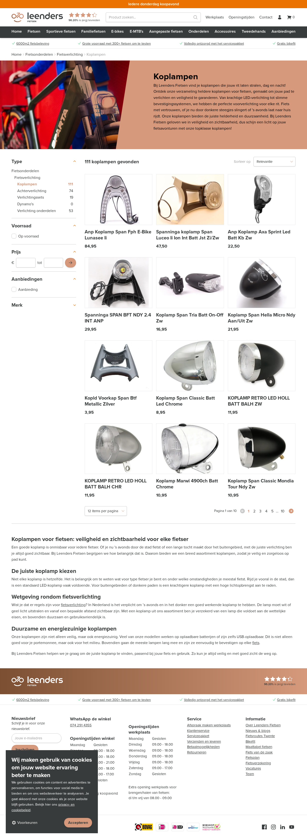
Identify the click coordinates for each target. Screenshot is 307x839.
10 (282, 511)
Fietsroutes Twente (260, 736)
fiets (255, 642)
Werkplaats (215, 17)
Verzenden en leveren (204, 741)
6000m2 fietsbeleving (32, 43)
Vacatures (253, 768)
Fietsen (34, 31)
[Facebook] (264, 827)
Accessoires (225, 31)
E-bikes (117, 31)
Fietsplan (253, 757)
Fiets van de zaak (259, 752)
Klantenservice (198, 730)
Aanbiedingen (283, 31)
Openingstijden (241, 17)
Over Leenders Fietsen (263, 725)
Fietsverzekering (258, 763)
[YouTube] (291, 827)
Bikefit (250, 741)
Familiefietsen (93, 31)
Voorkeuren (27, 822)
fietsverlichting (73, 605)
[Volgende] (291, 511)
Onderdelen (199, 31)
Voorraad (21, 225)
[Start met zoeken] (195, 17)
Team (250, 774)
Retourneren (196, 752)
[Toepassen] (70, 263)
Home (17, 31)
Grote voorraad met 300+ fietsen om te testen (116, 43)
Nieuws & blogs (258, 730)
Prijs (16, 251)
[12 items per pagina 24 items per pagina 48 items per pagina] (106, 511)
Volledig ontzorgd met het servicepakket (214, 43)
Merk (17, 305)
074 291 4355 (81, 725)
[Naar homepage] (37, 17)
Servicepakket (198, 736)
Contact (265, 17)
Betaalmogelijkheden (203, 746)
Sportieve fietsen (61, 31)
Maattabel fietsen (259, 746)
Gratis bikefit (286, 43)
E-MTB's (136, 31)
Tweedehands (254, 31)
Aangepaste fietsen (166, 31)
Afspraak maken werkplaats (209, 725)
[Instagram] (273, 827)
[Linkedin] (282, 827)
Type (17, 161)
